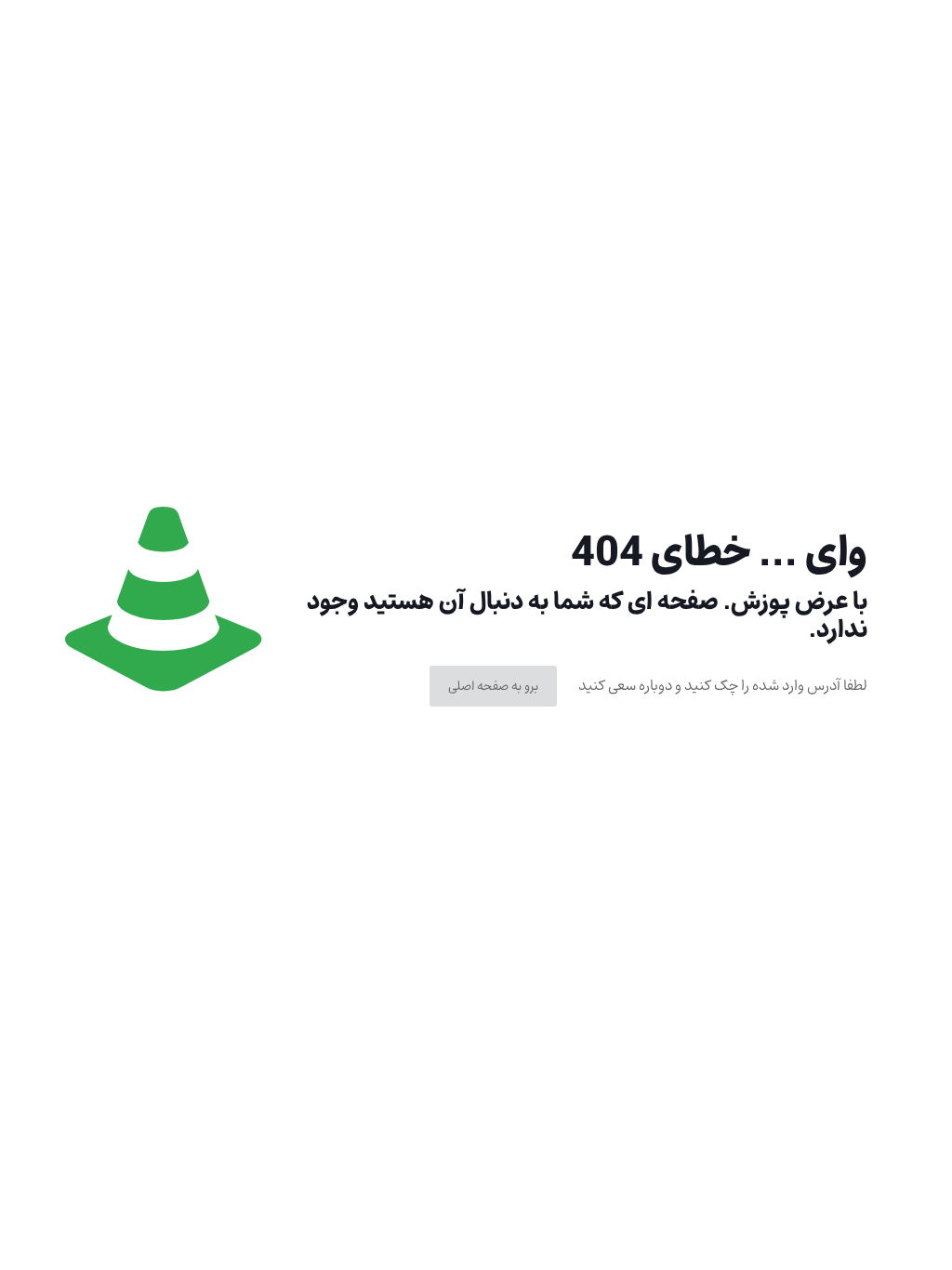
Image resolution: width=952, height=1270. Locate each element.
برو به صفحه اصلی (493, 686)
